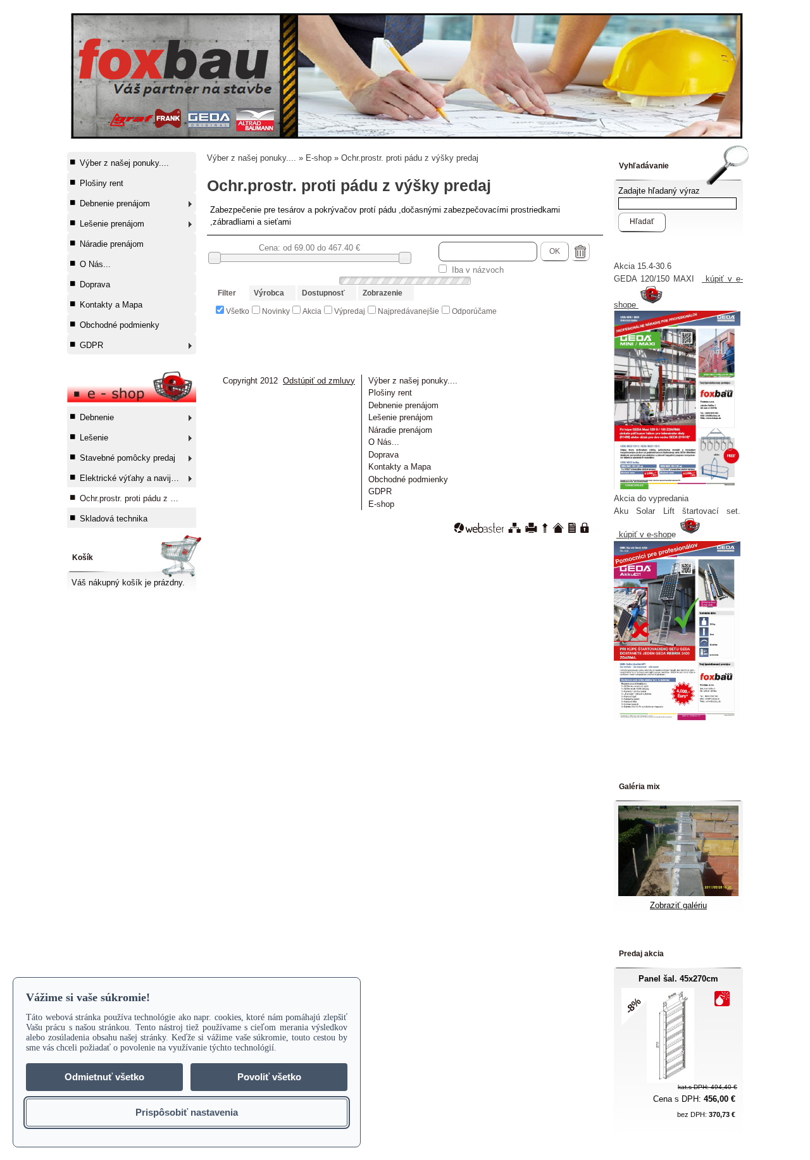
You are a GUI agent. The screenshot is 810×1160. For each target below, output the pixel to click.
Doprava (95, 284)
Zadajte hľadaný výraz (659, 191)
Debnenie (97, 417)
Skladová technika (113, 518)
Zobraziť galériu (678, 905)
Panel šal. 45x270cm (678, 978)
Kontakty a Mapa (111, 304)
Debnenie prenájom (115, 203)
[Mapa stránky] (514, 528)
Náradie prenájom (112, 244)
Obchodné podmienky (119, 325)
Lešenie (94, 437)
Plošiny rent (101, 183)
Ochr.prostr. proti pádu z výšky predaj (137, 498)
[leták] (677, 717)
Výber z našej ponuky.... (124, 163)
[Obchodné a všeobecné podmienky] (572, 528)
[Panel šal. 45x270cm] (671, 1080)
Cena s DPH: (694, 1099)
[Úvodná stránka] (558, 528)
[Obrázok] (678, 893)
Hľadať (642, 221)
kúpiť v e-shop (643, 534)
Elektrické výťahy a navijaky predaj (137, 478)
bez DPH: (706, 1114)
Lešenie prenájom (112, 223)
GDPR (91, 345)
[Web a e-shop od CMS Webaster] (479, 528)
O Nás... (95, 264)
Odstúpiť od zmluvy (319, 380)
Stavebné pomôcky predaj (127, 458)
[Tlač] (531, 528)
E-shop (319, 158)
